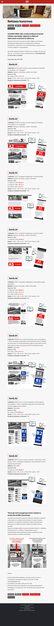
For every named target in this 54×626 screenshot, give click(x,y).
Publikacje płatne (36, 25)
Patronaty (11, 28)
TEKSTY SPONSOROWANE (29, 610)
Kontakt (11, 25)
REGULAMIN (27, 606)
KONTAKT (27, 607)
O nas (18, 25)
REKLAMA (21, 610)
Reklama (26, 25)
